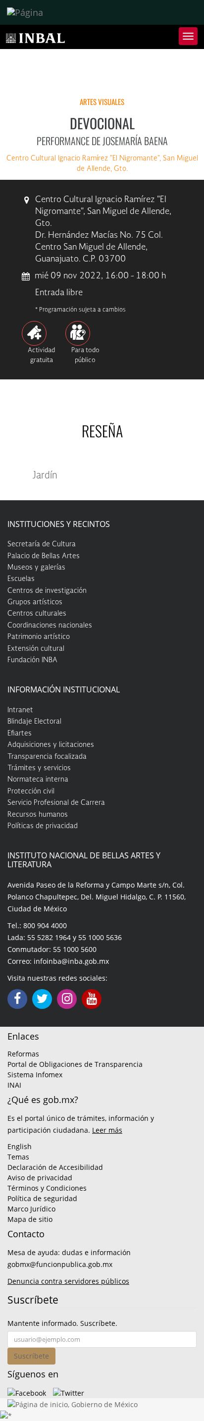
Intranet (20, 710)
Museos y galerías (36, 567)
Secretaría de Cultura (41, 544)
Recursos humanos (37, 814)
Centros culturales (36, 613)
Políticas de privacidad (42, 826)
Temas (18, 1156)
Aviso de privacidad (39, 1177)
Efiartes (19, 733)
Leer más (107, 1130)
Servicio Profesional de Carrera (56, 802)
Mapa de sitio (29, 1219)
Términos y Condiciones (47, 1188)
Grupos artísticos (34, 602)
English (19, 1146)
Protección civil (30, 791)
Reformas (23, 1053)
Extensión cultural (35, 648)
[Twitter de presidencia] (68, 1392)
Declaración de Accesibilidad (55, 1167)
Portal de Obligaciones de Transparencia (75, 1064)
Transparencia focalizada (47, 756)
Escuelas (21, 579)
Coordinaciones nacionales (49, 625)
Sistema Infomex (34, 1074)
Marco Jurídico (31, 1208)
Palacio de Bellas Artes (43, 556)
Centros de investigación (47, 590)
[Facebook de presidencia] (26, 1392)
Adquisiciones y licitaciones (50, 744)
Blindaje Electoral (34, 721)
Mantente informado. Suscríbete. (62, 1323)
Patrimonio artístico (38, 636)
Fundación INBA (32, 660)
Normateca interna (37, 779)
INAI (14, 1085)
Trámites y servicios (39, 768)
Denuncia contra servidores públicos (68, 1281)
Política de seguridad (42, 1198)
